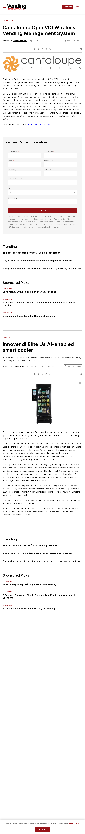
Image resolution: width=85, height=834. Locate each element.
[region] (42, 827)
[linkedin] (38, 49)
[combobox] (42, 192)
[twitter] (42, 49)
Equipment (7, 337)
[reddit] (46, 49)
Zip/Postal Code (15, 179)
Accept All (42, 829)
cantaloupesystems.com (38, 124)
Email (11, 161)
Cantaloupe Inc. (20, 41)
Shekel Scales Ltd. (21, 366)
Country (12, 188)
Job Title (48, 170)
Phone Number (50, 161)
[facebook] (34, 49)
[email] (50, 49)
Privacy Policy (74, 823)
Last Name (49, 151)
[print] (81, 49)
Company (12, 170)
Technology (8, 20)
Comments (12, 198)
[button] (4, 7)
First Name (13, 151)
